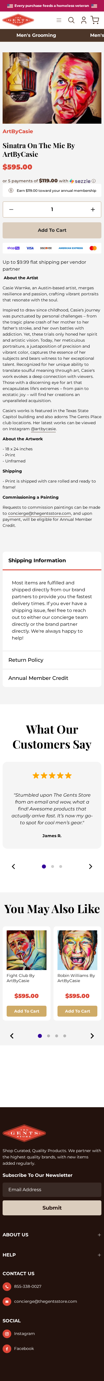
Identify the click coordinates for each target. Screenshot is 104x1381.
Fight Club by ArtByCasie (21, 978)
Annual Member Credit (38, 678)
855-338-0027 (27, 1286)
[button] (49, 181)
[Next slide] (92, 1036)
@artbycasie (43, 428)
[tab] (40, 1036)
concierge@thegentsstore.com (39, 513)
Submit (52, 1208)
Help (9, 1255)
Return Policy (25, 660)
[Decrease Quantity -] (11, 209)
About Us (15, 1234)
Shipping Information (37, 560)
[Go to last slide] (12, 1036)
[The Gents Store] (18, 20)
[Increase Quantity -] (93, 209)
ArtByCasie (18, 131)
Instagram (24, 1333)
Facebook (24, 1348)
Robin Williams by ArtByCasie (76, 978)
